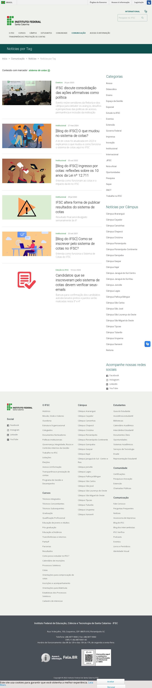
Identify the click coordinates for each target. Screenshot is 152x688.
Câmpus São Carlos (87, 481)
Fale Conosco (119, 503)
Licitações (46, 457)
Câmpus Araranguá (86, 411)
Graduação (47, 513)
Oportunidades (120, 439)
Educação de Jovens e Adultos (55, 522)
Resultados (47, 551)
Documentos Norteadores (54, 435)
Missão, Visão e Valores (53, 416)
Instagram (114, 380)
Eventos (59, 82)
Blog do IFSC (118, 522)
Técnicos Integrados (51, 499)
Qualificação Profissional (53, 518)
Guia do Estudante (121, 411)
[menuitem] (11, 33)
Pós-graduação (49, 527)
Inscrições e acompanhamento (56, 583)
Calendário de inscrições (53, 560)
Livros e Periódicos (121, 546)
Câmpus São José (86, 486)
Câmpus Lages (84, 471)
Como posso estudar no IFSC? (55, 556)
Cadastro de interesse (52, 601)
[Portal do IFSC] (24, 20)
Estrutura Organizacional (53, 425)
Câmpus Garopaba (86, 444)
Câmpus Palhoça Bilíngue (89, 476)
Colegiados (47, 430)
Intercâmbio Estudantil (123, 430)
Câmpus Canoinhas (87, 420)
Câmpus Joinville (85, 467)
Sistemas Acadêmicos (123, 444)
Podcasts (117, 537)
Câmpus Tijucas (85, 500)
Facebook (114, 375)
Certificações (119, 474)
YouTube (113, 388)
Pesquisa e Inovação (122, 478)
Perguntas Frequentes (123, 508)
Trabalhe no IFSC (50, 452)
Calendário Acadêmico (123, 425)
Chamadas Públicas (122, 488)
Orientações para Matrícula (54, 588)
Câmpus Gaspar (85, 449)
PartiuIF (45, 541)
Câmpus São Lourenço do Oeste (92, 490)
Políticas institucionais (52, 439)
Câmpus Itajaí (84, 454)
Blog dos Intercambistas (124, 527)
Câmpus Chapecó (86, 425)
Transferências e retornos (54, 537)
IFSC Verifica (118, 532)
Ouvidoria (46, 420)
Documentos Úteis (121, 435)
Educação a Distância (52, 532)
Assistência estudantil (123, 416)
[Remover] (49, 70)
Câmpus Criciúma (86, 430)
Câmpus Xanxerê (86, 514)
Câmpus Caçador (85, 416)
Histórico (46, 411)
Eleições (46, 462)
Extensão (117, 483)
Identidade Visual (121, 551)
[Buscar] (143, 18)
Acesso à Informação (51, 467)
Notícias (117, 513)
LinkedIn (113, 384)
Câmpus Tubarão (86, 505)
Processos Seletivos (51, 565)
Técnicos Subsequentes (53, 508)
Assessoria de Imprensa (124, 518)
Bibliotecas (118, 420)
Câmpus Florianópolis (87, 435)
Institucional (61, 125)
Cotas (45, 570)
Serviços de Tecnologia (123, 449)
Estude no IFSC (62, 270)
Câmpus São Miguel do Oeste (91, 495)
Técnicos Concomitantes (53, 503)
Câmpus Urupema (86, 509)
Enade (116, 454)
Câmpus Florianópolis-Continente (93, 439)
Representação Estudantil (125, 458)
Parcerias (46, 546)
